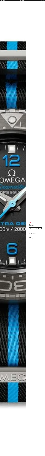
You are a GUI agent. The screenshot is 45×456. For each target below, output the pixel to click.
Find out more (38, 225)
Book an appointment (3, 0)
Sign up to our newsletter (22, 0)
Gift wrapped (30, 233)
